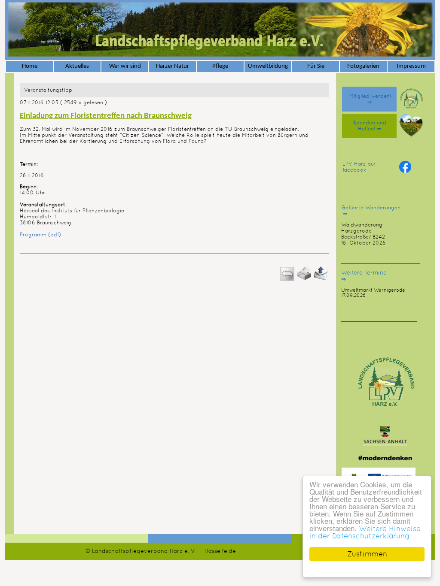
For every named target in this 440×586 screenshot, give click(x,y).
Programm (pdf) (40, 235)
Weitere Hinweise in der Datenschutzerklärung (365, 532)
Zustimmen (367, 554)
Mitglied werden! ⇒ (369, 99)
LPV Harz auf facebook (359, 167)
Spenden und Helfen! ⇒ (369, 126)
